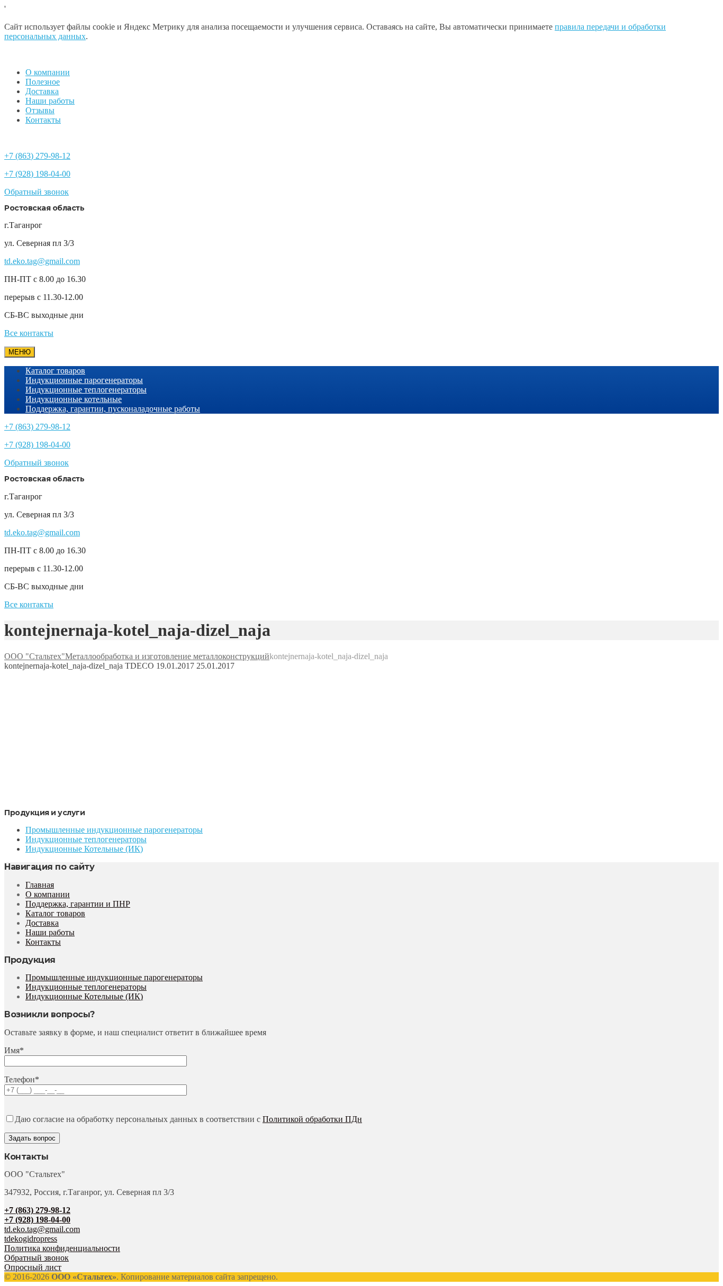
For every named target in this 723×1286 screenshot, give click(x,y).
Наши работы (50, 100)
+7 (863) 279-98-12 (37, 155)
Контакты (43, 119)
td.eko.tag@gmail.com (42, 261)
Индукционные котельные (73, 399)
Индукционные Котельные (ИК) (84, 848)
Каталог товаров (55, 370)
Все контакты (28, 333)
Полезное (42, 81)
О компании (47, 72)
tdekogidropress (30, 1238)
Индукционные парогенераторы (84, 380)
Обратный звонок (36, 191)
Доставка (42, 91)
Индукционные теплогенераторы (86, 389)
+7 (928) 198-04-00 (37, 173)
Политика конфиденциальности (62, 1248)
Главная (39, 884)
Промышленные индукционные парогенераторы (114, 829)
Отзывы (40, 110)
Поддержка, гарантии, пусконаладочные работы (112, 408)
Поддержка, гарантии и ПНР (77, 903)
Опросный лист (32, 1267)
